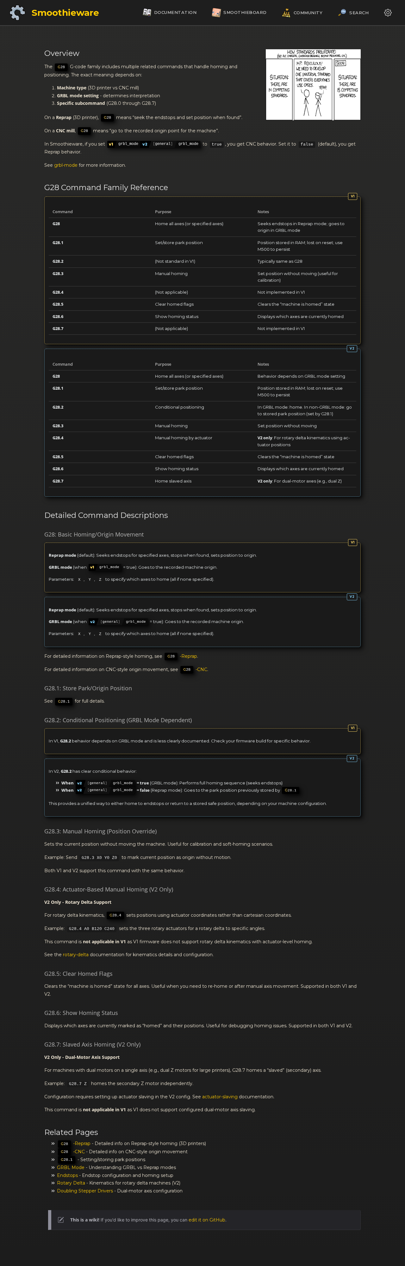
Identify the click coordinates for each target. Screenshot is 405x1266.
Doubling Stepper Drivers (85, 1191)
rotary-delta (76, 954)
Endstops (67, 1175)
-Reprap (182, 656)
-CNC (195, 669)
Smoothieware (65, 12)
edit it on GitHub (207, 1220)
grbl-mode (66, 165)
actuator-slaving (220, 1097)
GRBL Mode (70, 1167)
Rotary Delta (71, 1183)
